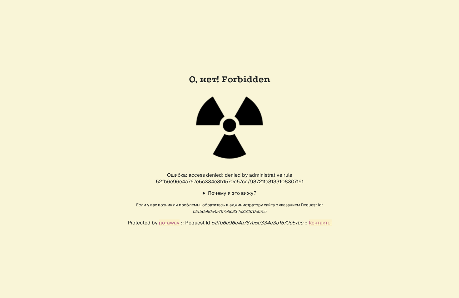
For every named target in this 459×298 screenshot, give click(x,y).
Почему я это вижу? (232, 193)
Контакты (320, 222)
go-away (169, 222)
